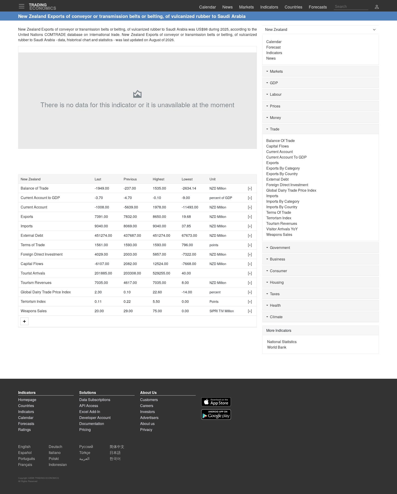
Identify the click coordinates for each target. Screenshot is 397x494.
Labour (274, 94)
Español (25, 452)
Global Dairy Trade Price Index (46, 292)
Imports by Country (281, 206)
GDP (273, 82)
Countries (26, 405)
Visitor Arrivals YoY (282, 228)
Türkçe (84, 452)
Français (25, 464)
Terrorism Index (33, 301)
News (271, 58)
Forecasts (26, 423)
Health (274, 305)
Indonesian (58, 464)
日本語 (115, 452)
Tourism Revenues (36, 282)
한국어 (115, 458)
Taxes (274, 293)
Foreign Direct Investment (41, 254)
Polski (54, 458)
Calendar (273, 41)
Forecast (273, 47)
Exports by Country (282, 173)
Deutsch (55, 446)
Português (26, 458)
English (24, 446)
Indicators (274, 52)
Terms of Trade (33, 244)
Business (276, 259)
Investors (147, 411)
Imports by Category (282, 201)
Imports (27, 225)
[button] (376, 7)
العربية (84, 458)
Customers (149, 399)
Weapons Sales (34, 310)
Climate (275, 316)
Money (274, 117)
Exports (27, 216)
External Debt (32, 235)
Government (279, 247)
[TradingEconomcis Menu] (23, 6)
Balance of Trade (34, 188)
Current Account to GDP (40, 197)
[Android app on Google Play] (216, 414)
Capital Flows (32, 263)
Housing (276, 282)
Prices (274, 106)
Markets (275, 71)
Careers (146, 405)
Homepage (27, 399)
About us (147, 423)
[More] (24, 321)
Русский (86, 446)
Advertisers (149, 417)
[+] (250, 188)
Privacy (146, 429)
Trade (273, 129)
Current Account (34, 207)
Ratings (24, 429)
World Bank (276, 347)
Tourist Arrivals (33, 273)
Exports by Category (283, 168)
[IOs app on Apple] (216, 402)
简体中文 (117, 446)
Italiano (55, 452)
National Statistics (282, 341)
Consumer (277, 270)
